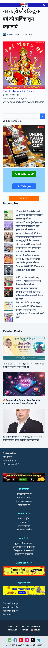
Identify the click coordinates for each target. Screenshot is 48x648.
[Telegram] (38, 640)
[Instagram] (27, 640)
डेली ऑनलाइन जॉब (24, 497)
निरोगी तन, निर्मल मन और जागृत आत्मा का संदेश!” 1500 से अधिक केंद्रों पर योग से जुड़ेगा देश (29, 306)
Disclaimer (12, 630)
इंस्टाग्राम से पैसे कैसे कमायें (24, 547)
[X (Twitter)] (33, 640)
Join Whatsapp (24, 173)
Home (10, 626)
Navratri (7, 91)
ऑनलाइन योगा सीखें (11, 464)
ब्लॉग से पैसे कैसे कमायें (24, 554)
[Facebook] (15, 640)
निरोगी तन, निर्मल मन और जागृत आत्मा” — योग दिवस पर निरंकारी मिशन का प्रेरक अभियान (28, 281)
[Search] (42, 116)
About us (20, 626)
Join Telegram (24, 186)
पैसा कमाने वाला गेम (24, 501)
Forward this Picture (23, 91)
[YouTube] (21, 640)
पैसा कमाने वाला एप (24, 494)
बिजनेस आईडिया (9, 453)
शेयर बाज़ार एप (24, 505)
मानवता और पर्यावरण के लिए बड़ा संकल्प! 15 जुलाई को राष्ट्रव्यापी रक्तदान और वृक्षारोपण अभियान (28, 259)
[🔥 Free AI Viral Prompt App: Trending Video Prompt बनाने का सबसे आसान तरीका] (24, 384)
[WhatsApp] (10, 640)
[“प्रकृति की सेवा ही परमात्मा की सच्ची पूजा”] (8, 317)
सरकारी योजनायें (9, 460)
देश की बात (24, 198)
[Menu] (4, 5)
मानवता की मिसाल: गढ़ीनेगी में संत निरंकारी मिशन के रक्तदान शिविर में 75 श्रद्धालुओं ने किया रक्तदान (29, 237)
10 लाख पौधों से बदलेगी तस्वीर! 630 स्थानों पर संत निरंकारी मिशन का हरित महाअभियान (29, 215)
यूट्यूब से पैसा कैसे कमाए (24, 543)
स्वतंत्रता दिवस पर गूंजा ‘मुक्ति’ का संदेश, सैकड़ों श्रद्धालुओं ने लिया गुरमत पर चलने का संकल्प (29, 226)
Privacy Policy (33, 626)
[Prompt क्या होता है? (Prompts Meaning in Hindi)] (8, 270)
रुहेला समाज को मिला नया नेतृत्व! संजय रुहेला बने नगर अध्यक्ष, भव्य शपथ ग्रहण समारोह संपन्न (28, 248)
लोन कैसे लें (7, 457)
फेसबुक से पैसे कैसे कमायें (24, 550)
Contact (24, 630)
